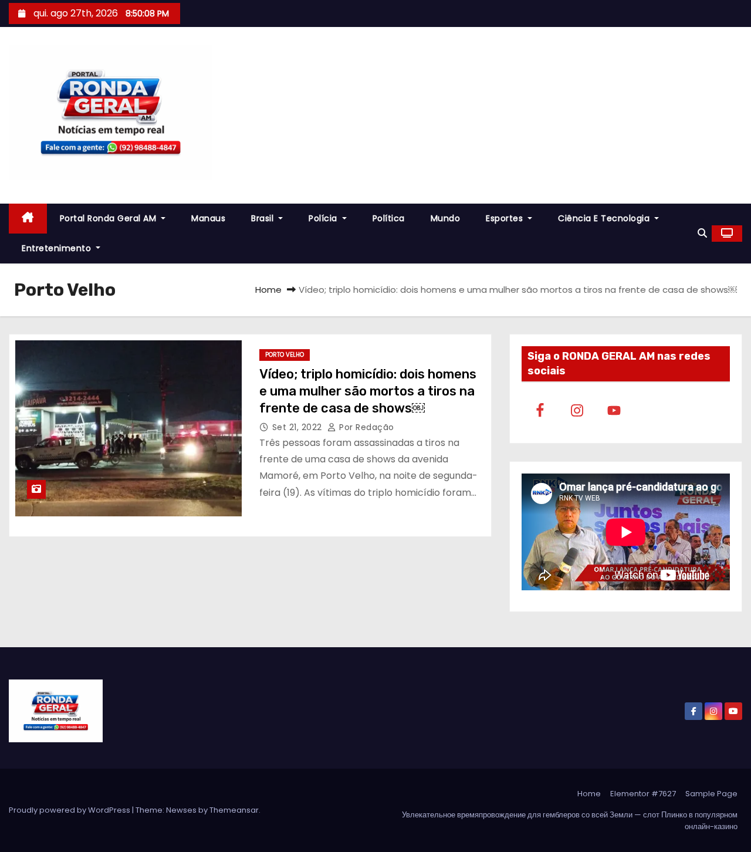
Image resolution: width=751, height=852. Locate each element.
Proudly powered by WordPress (70, 810)
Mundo (446, 218)
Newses (181, 810)
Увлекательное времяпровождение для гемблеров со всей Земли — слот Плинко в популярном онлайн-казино (570, 820)
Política (389, 218)
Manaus (208, 218)
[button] (702, 233)
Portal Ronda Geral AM (109, 218)
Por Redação (365, 427)
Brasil (263, 218)
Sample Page (711, 793)
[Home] (28, 219)
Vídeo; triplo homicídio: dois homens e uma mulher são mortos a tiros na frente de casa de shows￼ (367, 391)
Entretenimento (58, 248)
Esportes (506, 218)
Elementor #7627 (643, 793)
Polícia (324, 218)
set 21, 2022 (298, 427)
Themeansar (234, 810)
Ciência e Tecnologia (605, 218)
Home (268, 289)
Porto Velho (284, 354)
